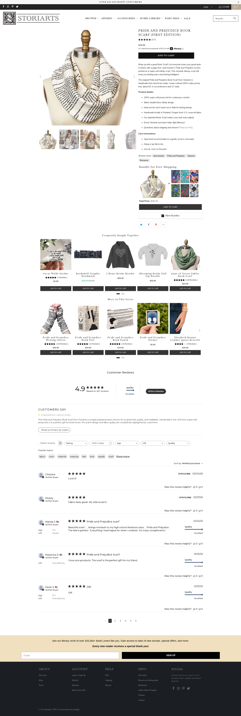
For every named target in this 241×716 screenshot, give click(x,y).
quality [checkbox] (101, 456)
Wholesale (142, 685)
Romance (144, 160)
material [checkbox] (62, 456)
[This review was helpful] (194, 487)
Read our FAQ (186, 127)
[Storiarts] (31, 18)
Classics (191, 156)
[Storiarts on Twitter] (17, 7)
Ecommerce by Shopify (70, 709)
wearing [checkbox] (74, 456)
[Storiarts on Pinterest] (12, 7)
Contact (141, 700)
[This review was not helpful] (200, 487)
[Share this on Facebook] (149, 225)
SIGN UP (170, 655)
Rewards (75, 685)
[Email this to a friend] (164, 225)
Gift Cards (142, 675)
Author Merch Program (147, 690)
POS (54, 709)
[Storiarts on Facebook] (3, 7)
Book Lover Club (78, 690)
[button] (92, 18)
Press (41, 685)
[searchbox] (48, 443)
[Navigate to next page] (136, 621)
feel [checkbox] (84, 456)
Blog (41, 680)
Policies (141, 695)
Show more (123, 456)
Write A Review (156, 391)
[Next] (134, 76)
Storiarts (48, 709)
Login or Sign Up (78, 675)
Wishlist (75, 680)
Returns (108, 685)
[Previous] (40, 76)
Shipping (108, 680)
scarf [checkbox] (111, 456)
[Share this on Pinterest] (156, 225)
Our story (42, 675)
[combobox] (225, 18)
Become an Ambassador (148, 680)
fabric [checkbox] (42, 456)
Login (225, 7)
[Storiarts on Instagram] (8, 7)
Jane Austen (158, 156)
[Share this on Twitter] (141, 225)
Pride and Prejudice (176, 156)
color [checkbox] (51, 456)
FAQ (107, 675)
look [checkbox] (92, 456)
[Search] (234, 18)
